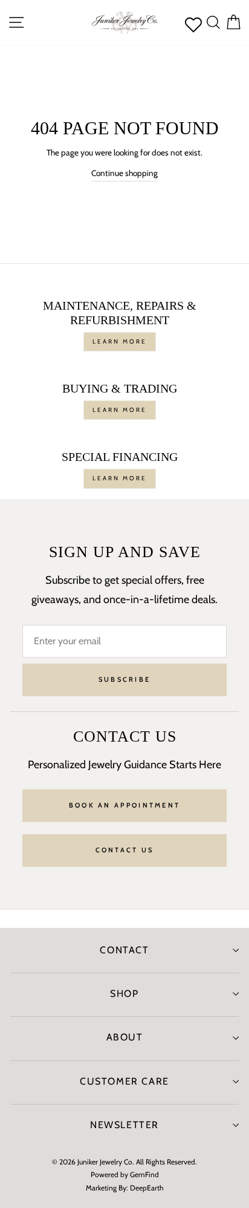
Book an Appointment (125, 805)
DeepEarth (147, 1187)
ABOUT (124, 1037)
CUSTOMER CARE (124, 1081)
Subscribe (125, 679)
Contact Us (124, 850)
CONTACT (124, 950)
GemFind (144, 1174)
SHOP (124, 993)
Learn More (119, 341)
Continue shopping (124, 173)
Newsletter (124, 1125)
